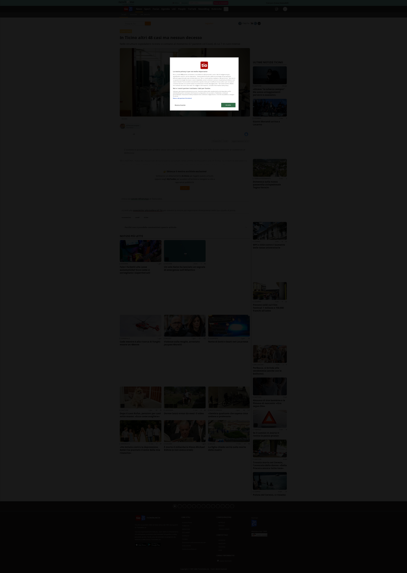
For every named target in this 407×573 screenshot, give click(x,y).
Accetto (228, 105)
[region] (204, 84)
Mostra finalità (180, 105)
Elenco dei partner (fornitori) (182, 98)
